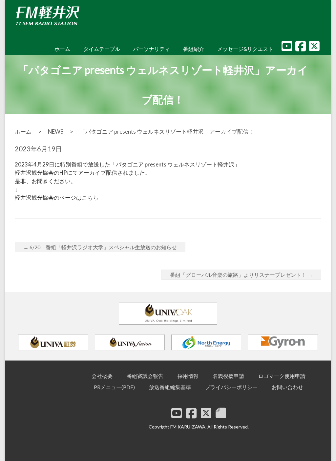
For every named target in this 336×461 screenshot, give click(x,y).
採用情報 (188, 376)
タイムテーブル (101, 49)
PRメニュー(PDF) (114, 387)
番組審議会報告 (145, 376)
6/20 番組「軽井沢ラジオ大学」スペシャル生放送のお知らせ (100, 247)
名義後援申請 (228, 376)
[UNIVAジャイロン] (283, 347)
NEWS (55, 131)
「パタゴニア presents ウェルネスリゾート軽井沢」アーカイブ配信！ (167, 131)
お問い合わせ (287, 387)
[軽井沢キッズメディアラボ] (221, 413)
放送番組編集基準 (170, 387)
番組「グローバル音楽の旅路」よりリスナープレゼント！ (241, 275)
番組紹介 (193, 49)
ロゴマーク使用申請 (281, 376)
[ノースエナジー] (206, 347)
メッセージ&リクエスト (245, 49)
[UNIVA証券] (53, 347)
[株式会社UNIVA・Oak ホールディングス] (168, 321)
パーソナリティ (151, 49)
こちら (90, 197)
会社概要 (102, 376)
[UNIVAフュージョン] (130, 347)
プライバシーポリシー (231, 387)
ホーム (62, 49)
